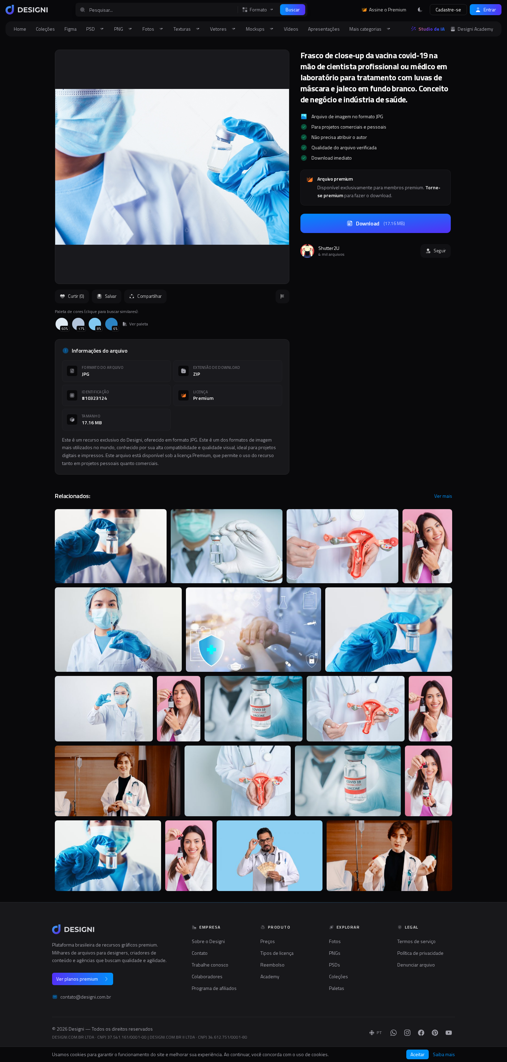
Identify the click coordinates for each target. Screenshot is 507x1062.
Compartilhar (149, 296)
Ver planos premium (77, 978)
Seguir (440, 250)
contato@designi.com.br (85, 996)
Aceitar (417, 1054)
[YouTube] (449, 1032)
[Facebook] (421, 1032)
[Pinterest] (435, 1032)
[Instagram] (407, 1032)
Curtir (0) (76, 296)
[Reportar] (282, 296)
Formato (258, 9)
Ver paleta (138, 324)
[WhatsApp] (393, 1032)
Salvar (111, 296)
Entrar (490, 9)
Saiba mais (444, 1054)
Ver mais (443, 496)
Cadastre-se (448, 9)
